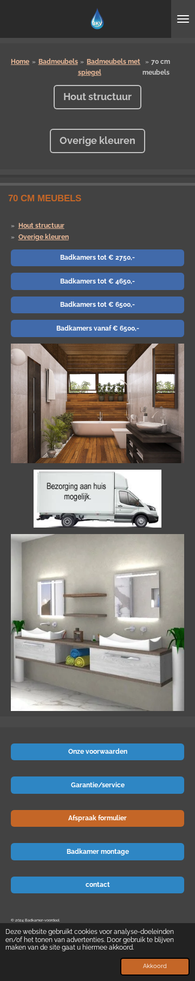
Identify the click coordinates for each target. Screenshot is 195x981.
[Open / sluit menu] (183, 19)
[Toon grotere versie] (97, 499)
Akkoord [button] (155, 966)
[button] (174, 353)
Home (20, 61)
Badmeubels (58, 61)
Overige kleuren (43, 237)
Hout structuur (41, 225)
